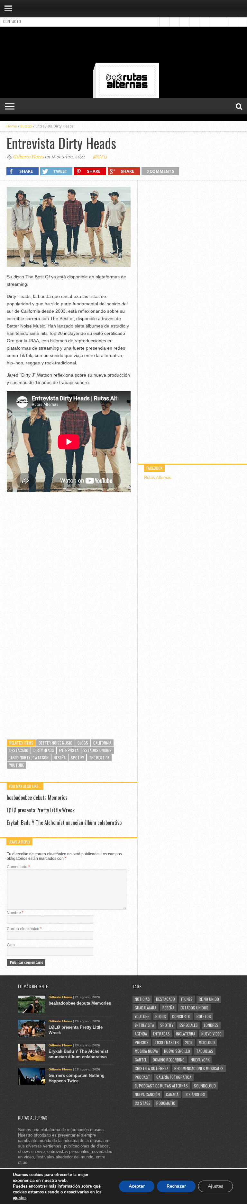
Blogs (83, 743)
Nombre (15, 913)
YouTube (16, 765)
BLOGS (26, 126)
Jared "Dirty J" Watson (29, 757)
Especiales (188, 1025)
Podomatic (165, 1103)
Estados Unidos (98, 750)
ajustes (19, 1198)
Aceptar (137, 1186)
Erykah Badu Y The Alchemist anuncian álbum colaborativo (64, 822)
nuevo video (211, 1033)
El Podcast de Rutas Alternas (161, 1085)
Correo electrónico (24, 929)
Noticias (142, 999)
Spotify (77, 757)
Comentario (18, 867)
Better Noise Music (55, 743)
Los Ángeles (195, 1094)
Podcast (142, 1077)
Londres (211, 1025)
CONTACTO (12, 21)
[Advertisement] (123, 45)
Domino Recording (169, 1059)
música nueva (146, 1051)
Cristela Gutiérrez (151, 1068)
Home (11, 126)
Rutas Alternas (157, 477)
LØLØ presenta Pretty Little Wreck (41, 810)
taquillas (204, 1051)
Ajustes (215, 1186)
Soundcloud (205, 1085)
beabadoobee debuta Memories (37, 797)
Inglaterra (185, 1033)
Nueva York (200, 1059)
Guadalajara (145, 1007)
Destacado (18, 750)
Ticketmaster (167, 1042)
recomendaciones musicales (199, 1068)
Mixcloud (207, 1042)
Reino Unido (209, 999)
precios (142, 1042)
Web (11, 945)
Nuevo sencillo (177, 1051)
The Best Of (99, 757)
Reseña (60, 757)
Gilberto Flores (28, 156)
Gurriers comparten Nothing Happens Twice (77, 1078)
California (102, 743)
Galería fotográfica (173, 1077)
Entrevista (68, 750)
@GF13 (100, 156)
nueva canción (147, 1094)
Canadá (172, 1094)
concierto (181, 1016)
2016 (189, 1042)
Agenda (141, 1033)
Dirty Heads (43, 750)
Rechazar (176, 1186)
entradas (161, 1033)
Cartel (141, 1059)
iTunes (187, 999)
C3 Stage (142, 1103)
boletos (204, 1016)
